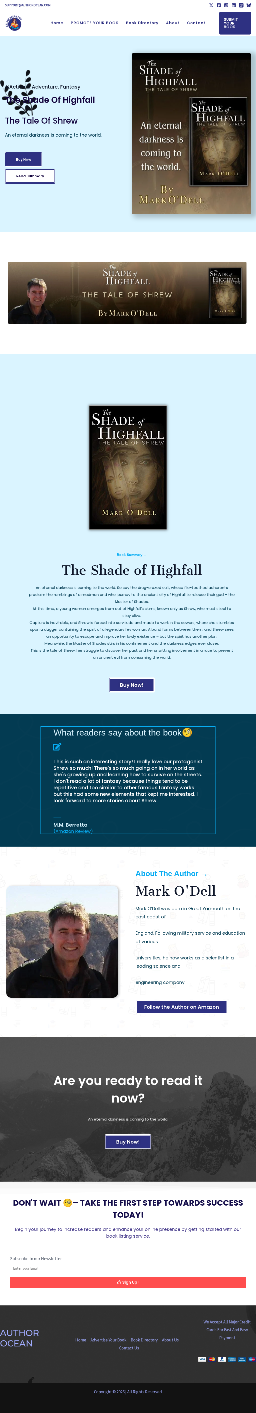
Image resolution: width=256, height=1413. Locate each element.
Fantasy (70, 86)
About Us (170, 1340)
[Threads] (241, 5)
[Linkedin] (234, 5)
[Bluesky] (248, 5)
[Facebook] (218, 5)
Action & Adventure (33, 86)
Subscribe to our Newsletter (36, 1258)
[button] (235, 23)
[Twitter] (211, 5)
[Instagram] (226, 5)
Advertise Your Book (108, 1340)
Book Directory (144, 1340)
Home (80, 1340)
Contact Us (129, 1348)
